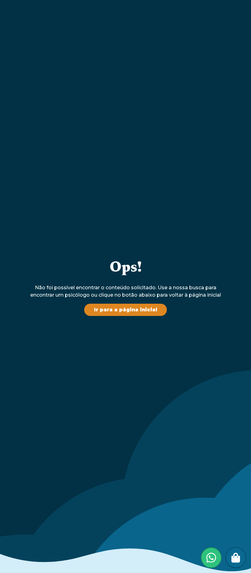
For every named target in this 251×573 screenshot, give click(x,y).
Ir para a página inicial (125, 310)
